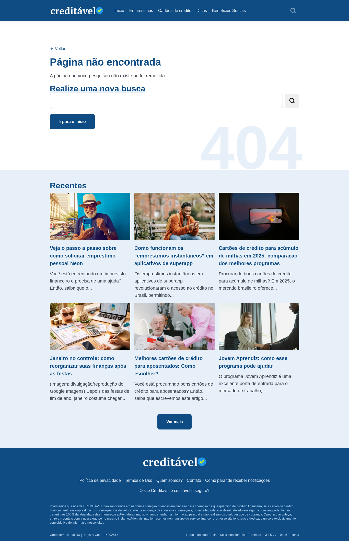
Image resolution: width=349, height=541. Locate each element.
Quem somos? (169, 480)
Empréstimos (141, 10)
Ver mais (174, 422)
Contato (194, 480)
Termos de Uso (138, 480)
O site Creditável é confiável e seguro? (174, 490)
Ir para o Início (72, 121)
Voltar (59, 48)
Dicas (201, 10)
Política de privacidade (100, 480)
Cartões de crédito (174, 10)
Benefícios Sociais (229, 10)
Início (119, 10)
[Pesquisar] (293, 11)
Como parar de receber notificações (237, 480)
